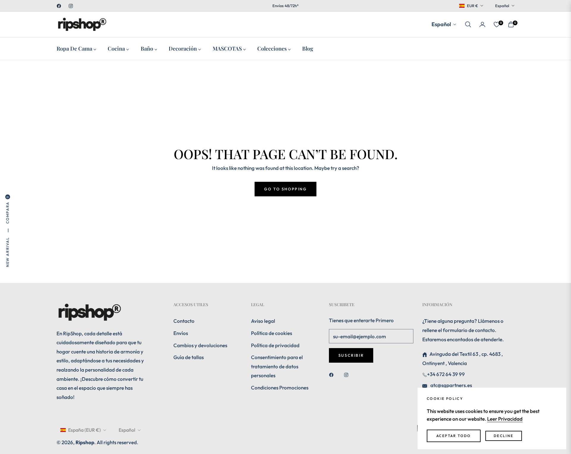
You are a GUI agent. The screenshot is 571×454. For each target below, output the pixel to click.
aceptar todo (453, 435)
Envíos (180, 333)
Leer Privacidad (505, 419)
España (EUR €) (84, 430)
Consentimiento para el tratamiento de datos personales (277, 366)
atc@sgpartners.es (450, 385)
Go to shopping (285, 189)
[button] (468, 24)
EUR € (472, 5)
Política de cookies (271, 333)
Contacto (183, 321)
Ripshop (85, 442)
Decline (504, 435)
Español (502, 5)
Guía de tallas (188, 357)
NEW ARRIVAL (7, 252)
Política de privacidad (275, 345)
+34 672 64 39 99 (446, 374)
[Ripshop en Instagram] (348, 374)
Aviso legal (263, 321)
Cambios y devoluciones (200, 345)
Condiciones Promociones (279, 387)
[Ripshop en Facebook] (333, 374)
